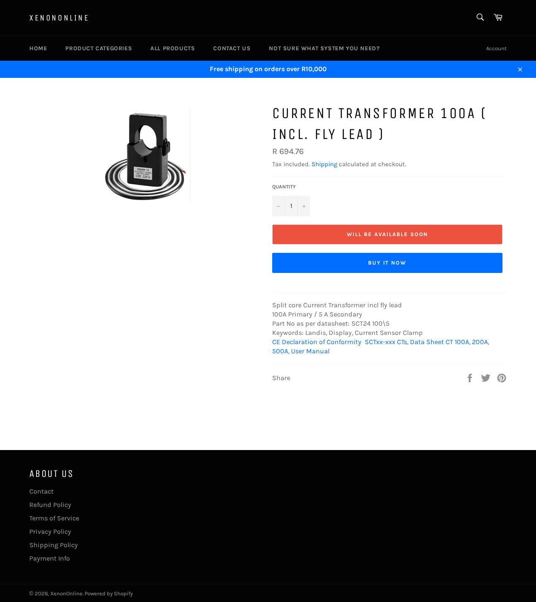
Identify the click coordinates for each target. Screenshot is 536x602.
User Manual (310, 351)
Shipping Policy (53, 545)
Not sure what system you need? (324, 48)
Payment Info (49, 558)
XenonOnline (59, 18)
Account (496, 48)
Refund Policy (50, 505)
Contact (41, 491)
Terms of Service (54, 518)
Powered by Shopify (109, 593)
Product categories (98, 48)
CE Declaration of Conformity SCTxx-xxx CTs (339, 342)
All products (172, 48)
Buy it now (387, 263)
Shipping (324, 164)
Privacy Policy (50, 531)
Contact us (231, 48)
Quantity (284, 187)
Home (38, 48)
